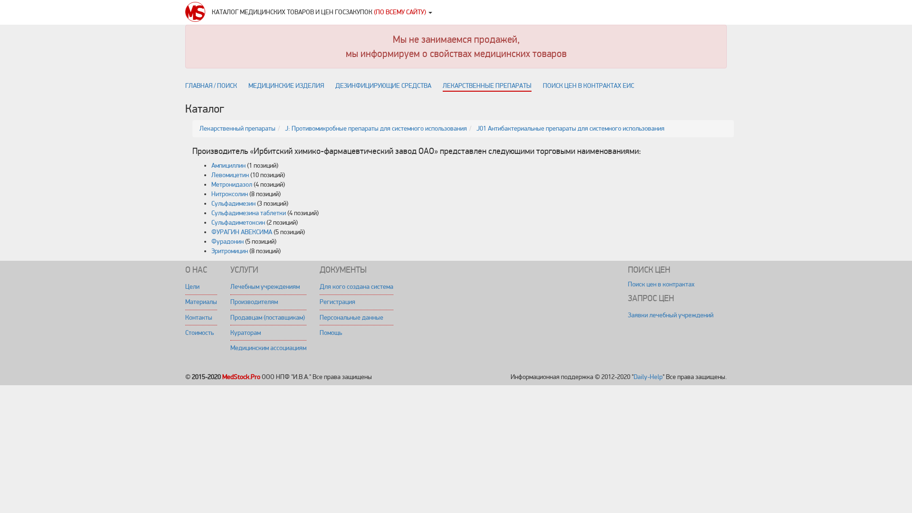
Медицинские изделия (286, 86)
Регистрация (337, 302)
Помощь (331, 333)
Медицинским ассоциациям (268, 348)
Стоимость (199, 333)
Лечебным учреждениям (265, 287)
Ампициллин (228, 166)
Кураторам (245, 333)
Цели (192, 287)
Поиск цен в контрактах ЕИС (588, 86)
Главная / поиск (211, 86)
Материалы (201, 302)
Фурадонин (227, 242)
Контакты (198, 318)
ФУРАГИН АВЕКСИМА (241, 232)
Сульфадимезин (233, 204)
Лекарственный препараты (238, 128)
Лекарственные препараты (487, 86)
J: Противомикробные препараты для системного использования (376, 128)
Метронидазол (231, 184)
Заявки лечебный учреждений (670, 315)
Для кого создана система (356, 287)
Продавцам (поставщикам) (267, 318)
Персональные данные (351, 318)
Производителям (254, 302)
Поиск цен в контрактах (661, 284)
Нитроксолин (229, 194)
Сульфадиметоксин (238, 222)
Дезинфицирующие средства (383, 86)
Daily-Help (648, 377)
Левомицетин (230, 175)
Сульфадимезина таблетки (248, 213)
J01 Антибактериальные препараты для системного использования (570, 128)
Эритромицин (229, 251)
